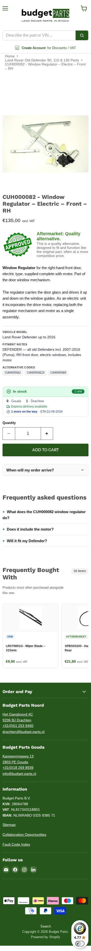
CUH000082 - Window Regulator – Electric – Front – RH (45, 66)
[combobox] (39, 35)
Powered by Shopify (45, 937)
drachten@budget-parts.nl (23, 732)
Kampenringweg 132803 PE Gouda (18, 759)
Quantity (9, 423)
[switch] (79, 943)
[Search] (82, 35)
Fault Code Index (16, 844)
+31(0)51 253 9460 (18, 726)
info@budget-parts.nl (19, 774)
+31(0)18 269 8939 (18, 768)
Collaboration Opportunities (24, 835)
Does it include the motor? (30, 529)
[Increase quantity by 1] (47, 433)
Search (45, 926)
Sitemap (9, 825)
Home (10, 56)
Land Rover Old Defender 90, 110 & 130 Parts (42, 60)
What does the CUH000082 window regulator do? (44, 515)
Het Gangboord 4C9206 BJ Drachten (18, 717)
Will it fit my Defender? (27, 541)
